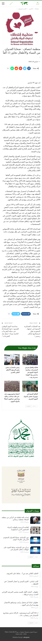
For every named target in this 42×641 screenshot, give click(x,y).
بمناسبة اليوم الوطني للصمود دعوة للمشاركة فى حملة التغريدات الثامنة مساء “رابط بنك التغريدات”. (10, 331)
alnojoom (26, 637)
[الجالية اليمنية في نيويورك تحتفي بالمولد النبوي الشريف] (30, 386)
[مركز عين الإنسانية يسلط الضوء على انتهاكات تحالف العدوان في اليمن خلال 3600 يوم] (35, 550)
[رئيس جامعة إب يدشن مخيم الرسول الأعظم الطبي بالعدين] (12, 359)
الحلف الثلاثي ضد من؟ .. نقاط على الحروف (22, 573)
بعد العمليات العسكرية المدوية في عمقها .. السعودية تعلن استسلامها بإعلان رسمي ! (32, 331)
